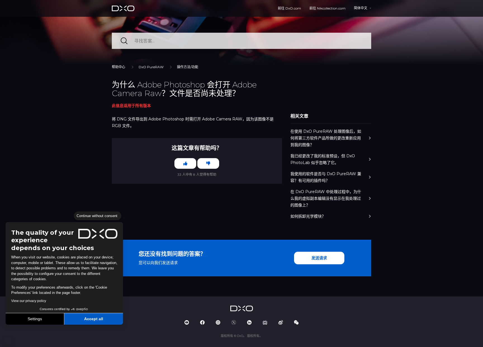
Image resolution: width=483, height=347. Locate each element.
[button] (8, 341)
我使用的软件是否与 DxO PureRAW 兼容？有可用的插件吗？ (325, 177)
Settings (35, 319)
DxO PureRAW (151, 67)
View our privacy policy (28, 301)
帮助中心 (118, 67)
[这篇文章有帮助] (185, 163)
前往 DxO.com (289, 8)
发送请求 (319, 257)
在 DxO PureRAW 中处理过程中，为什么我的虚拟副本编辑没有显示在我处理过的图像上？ (325, 198)
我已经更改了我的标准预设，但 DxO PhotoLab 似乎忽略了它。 (322, 159)
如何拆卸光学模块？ (308, 216)
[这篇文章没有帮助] (208, 163)
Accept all (93, 319)
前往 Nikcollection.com (327, 8)
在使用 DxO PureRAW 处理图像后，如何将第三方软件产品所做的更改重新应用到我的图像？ (325, 138)
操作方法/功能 (187, 67)
